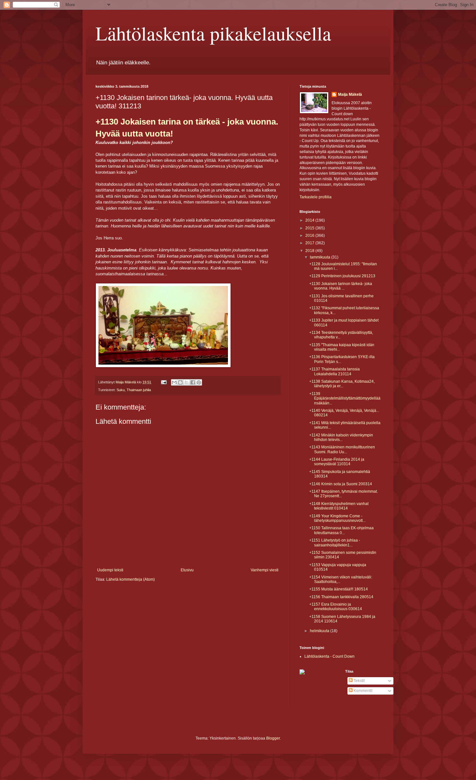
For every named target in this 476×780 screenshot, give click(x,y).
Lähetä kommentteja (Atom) (130, 579)
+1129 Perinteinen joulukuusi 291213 (342, 276)
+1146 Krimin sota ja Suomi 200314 (340, 484)
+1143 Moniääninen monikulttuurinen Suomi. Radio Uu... (342, 449)
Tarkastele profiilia (316, 197)
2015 (310, 228)
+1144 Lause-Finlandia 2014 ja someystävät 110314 (336, 461)
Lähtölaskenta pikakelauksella (213, 33)
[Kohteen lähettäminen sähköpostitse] (174, 382)
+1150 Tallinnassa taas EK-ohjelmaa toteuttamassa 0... (341, 530)
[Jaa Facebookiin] (192, 382)
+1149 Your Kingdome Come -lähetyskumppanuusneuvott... (337, 518)
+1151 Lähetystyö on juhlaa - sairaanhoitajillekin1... (334, 542)
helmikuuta (320, 631)
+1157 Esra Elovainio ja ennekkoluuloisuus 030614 (335, 606)
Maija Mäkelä (350, 94)
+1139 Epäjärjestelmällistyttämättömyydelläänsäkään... (344, 398)
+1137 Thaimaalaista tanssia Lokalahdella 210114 (334, 371)
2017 (310, 243)
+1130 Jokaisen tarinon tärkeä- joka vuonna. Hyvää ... (340, 286)
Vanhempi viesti (264, 570)
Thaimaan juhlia (139, 390)
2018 (310, 250)
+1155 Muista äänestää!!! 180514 (338, 589)
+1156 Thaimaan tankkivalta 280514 (341, 597)
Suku (121, 390)
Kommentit (362, 690)
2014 (310, 220)
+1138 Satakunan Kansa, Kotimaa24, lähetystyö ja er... (342, 383)
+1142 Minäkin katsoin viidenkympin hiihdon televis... (341, 437)
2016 (310, 235)
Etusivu (187, 570)
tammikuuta (320, 257)
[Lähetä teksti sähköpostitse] (163, 382)
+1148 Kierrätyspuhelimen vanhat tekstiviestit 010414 (338, 506)
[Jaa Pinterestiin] (199, 382)
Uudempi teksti (110, 570)
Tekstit (359, 680)
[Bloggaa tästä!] (180, 382)
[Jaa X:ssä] (186, 382)
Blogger (273, 738)
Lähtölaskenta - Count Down (329, 656)
